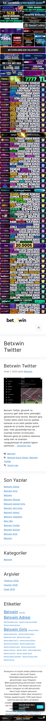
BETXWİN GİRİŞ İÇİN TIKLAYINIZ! (23, 50)
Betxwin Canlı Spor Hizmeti (28, 622)
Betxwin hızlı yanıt (10, 637)
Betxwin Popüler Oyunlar (12, 647)
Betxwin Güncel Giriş (14, 504)
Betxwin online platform (27, 640)
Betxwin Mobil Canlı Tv (11, 640)
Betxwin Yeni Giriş (13, 508)
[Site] (23, 84)
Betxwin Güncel (12, 529)
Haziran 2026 (11, 585)
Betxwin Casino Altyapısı (12, 625)
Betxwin (11, 453)
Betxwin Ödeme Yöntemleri (12, 656)
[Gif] (23, 135)
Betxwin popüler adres (27, 643)
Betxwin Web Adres (34, 650)
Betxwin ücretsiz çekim (30, 656)
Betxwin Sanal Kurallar (28, 647)
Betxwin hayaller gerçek (26, 634)
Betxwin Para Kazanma (11, 643)
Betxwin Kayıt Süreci (17, 457)
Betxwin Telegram (13, 517)
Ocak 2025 (9, 589)
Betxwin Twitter (20, 365)
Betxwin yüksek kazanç (24, 653)
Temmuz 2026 (11, 580)
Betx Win (8, 521)
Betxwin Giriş (10, 491)
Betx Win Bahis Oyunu (11, 622)
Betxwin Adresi (11, 486)
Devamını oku (24, 445)
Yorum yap (12, 465)
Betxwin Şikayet (12, 499)
